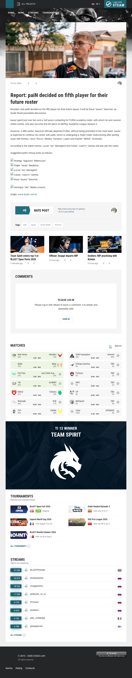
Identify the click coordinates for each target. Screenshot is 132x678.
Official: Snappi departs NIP (63, 255)
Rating (19, 668)
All (110, 346)
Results (118, 346)
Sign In (66, 319)
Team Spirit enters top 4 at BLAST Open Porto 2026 (24, 257)
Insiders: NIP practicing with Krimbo (102, 257)
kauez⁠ (33, 225)
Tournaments (50, 12)
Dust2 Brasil (45, 225)
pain (25, 225)
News (21, 12)
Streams (33, 12)
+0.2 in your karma (66, 212)
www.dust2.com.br (27, 195)
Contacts (30, 668)
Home (11, 12)
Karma (9, 668)
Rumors (58, 225)
